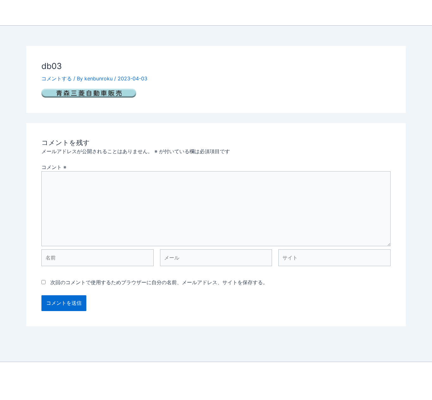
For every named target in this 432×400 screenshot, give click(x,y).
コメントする (56, 78)
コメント (53, 167)
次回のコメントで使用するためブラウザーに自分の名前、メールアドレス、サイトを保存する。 (159, 282)
